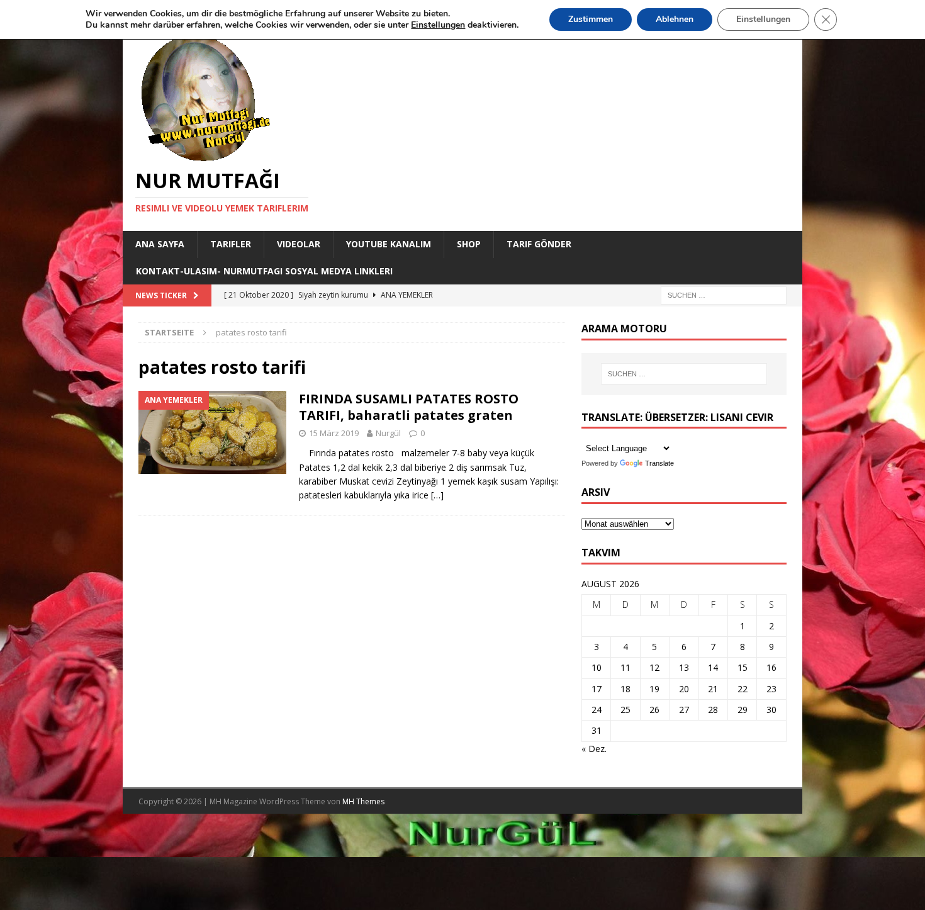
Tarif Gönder (539, 244)
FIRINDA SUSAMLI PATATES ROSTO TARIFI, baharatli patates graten (409, 407)
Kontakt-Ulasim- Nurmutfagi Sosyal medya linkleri (264, 271)
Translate (659, 463)
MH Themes (363, 801)
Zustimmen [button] (590, 19)
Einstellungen (763, 19)
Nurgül (388, 433)
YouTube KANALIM (388, 244)
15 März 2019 (334, 433)
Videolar (298, 244)
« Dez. (594, 749)
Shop (469, 244)
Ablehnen (674, 19)
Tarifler (230, 244)
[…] (437, 495)
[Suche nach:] (724, 294)
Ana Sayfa (159, 244)
